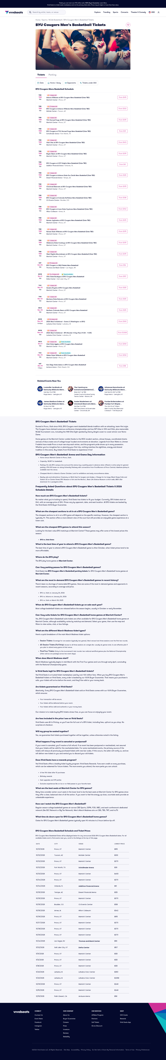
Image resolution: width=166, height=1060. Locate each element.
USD (153, 12)
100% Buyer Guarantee (92, 3)
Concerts (124, 12)
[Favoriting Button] (128, 25)
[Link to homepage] (14, 12)
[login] (158, 12)
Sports (115, 12)
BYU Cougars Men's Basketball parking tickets (68, 571)
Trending (106, 12)
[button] (40, 83)
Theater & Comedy (138, 12)
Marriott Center (66, 561)
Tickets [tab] (41, 74)
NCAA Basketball (55, 20)
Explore (98, 12)
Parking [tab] (52, 74)
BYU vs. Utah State (47, 540)
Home (38, 20)
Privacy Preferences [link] (143, 1050)
